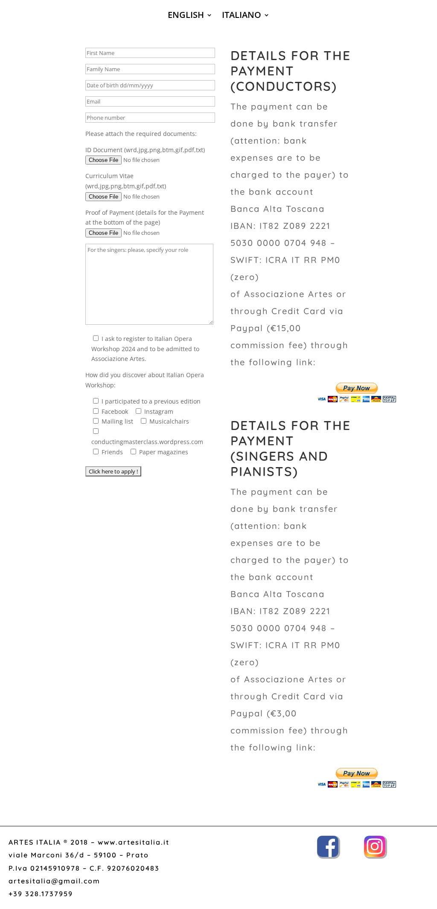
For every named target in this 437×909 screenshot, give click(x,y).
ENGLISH (186, 16)
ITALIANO (241, 16)
